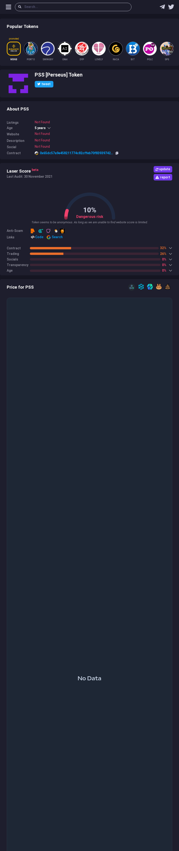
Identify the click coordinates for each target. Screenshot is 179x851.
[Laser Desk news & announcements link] (171, 8)
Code (38, 237)
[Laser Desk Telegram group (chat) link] (162, 8)
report (165, 177)
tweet (46, 84)
